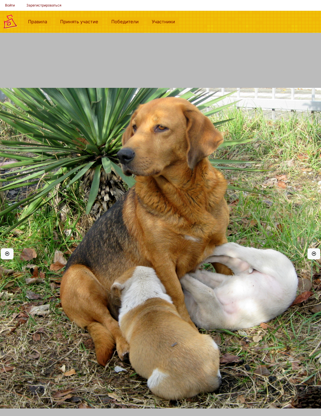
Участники (165, 21)
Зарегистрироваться (43, 5)
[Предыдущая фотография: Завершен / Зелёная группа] (7, 253)
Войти (10, 5)
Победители (127, 21)
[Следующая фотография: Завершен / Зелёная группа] (313, 253)
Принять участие (81, 21)
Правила (39, 21)
